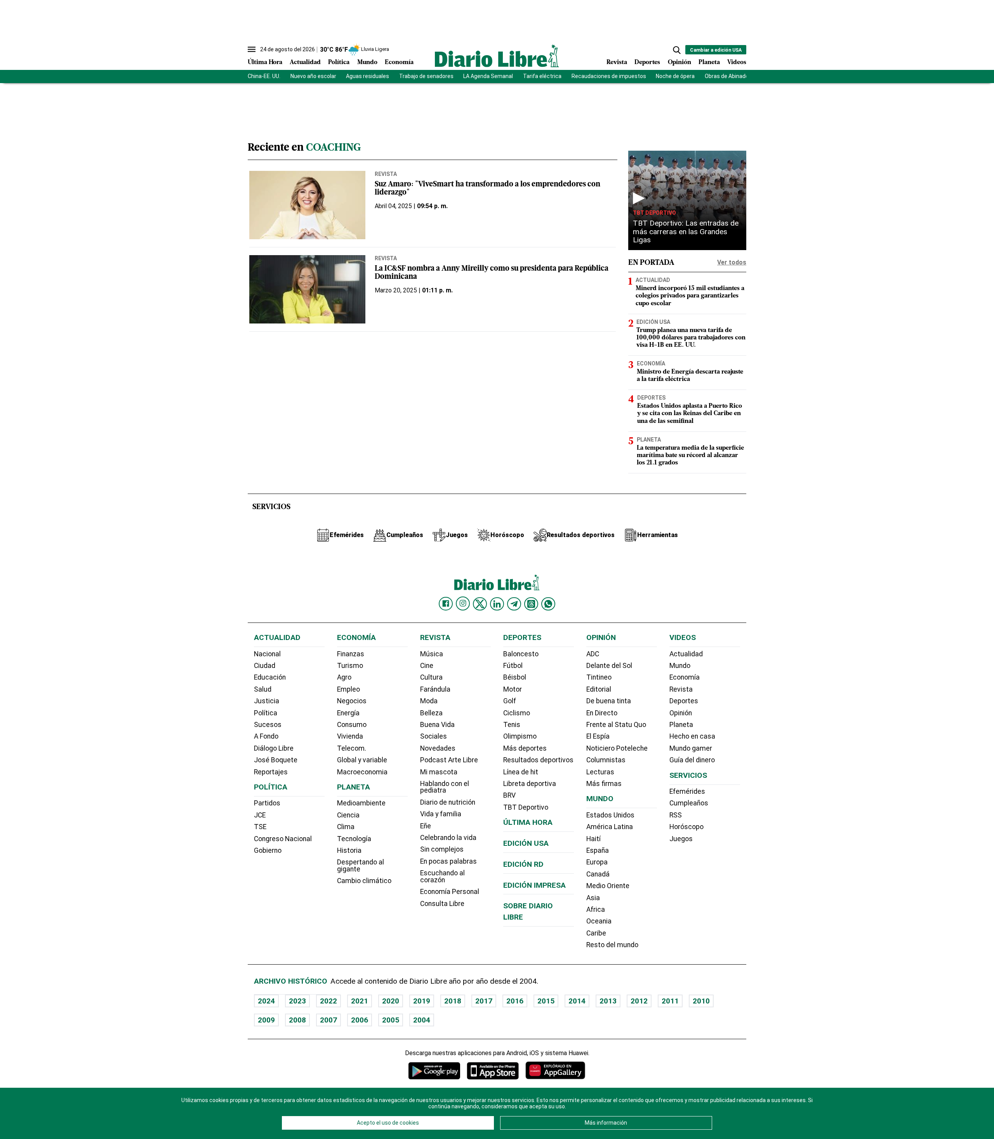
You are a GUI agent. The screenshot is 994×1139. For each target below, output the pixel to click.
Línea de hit (520, 772)
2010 (701, 1000)
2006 (359, 1020)
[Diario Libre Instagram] (463, 603)
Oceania (599, 921)
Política (338, 62)
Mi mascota (438, 772)
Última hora (528, 822)
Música (431, 654)
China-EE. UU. (264, 76)
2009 (266, 1020)
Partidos (267, 803)
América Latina (609, 827)
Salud (262, 689)
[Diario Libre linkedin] (497, 603)
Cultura (431, 677)
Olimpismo (520, 736)
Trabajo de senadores (426, 76)
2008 (297, 1020)
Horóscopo (686, 827)
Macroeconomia (362, 772)
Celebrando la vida (448, 838)
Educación (270, 677)
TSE (260, 827)
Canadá (598, 874)
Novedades (437, 748)
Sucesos (268, 725)
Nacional (267, 654)
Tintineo (599, 677)
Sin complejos (442, 849)
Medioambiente (361, 803)
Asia (593, 898)
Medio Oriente (607, 886)
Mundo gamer (690, 748)
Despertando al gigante (360, 865)
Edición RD (523, 864)
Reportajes (271, 772)
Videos (736, 62)
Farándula (435, 689)
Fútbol (513, 665)
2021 (359, 1000)
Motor (512, 689)
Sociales (433, 736)
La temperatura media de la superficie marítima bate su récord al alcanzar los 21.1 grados (690, 455)
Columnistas (606, 760)
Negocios (352, 701)
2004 (421, 1020)
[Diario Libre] (497, 55)
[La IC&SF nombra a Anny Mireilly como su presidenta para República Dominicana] (307, 289)
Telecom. (351, 748)
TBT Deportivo (654, 212)
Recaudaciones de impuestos (609, 76)
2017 (483, 1000)
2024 (266, 1000)
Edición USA (653, 322)
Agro (344, 677)
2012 (639, 1000)
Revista (616, 62)
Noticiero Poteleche (617, 748)
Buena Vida (437, 725)
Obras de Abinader (728, 76)
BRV (509, 795)
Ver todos (731, 262)
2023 (297, 1000)
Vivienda (350, 736)
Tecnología (354, 839)
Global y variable (362, 760)
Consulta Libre (442, 904)
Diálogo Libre (274, 748)
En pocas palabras (448, 861)
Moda (429, 701)
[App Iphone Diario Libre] (493, 1070)
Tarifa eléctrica (542, 76)
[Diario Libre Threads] (531, 603)
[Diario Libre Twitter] (480, 603)
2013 (608, 1000)
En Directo (601, 713)
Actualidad (305, 62)
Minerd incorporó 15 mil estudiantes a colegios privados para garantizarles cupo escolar (690, 295)
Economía (399, 62)
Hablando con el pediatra (444, 787)
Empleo (348, 689)
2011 (670, 1000)
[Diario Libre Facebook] (446, 604)
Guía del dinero (692, 760)
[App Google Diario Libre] (434, 1070)
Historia (349, 850)
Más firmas (604, 784)
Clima (346, 827)
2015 (545, 1000)
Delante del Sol (609, 665)
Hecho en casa (692, 736)
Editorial (598, 689)
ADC (592, 654)
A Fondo (266, 736)
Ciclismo (516, 713)
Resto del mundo (612, 945)
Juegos (681, 839)
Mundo (367, 62)
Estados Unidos (610, 815)
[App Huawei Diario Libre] (555, 1070)
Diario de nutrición (447, 802)
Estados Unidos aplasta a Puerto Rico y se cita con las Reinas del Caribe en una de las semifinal (689, 413)
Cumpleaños (688, 803)
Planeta (709, 62)
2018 (452, 1000)
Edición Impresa (534, 885)
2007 (328, 1020)
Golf (509, 701)
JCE (260, 815)
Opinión (679, 62)
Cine (426, 665)
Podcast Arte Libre (449, 760)
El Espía (598, 736)
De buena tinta (608, 701)
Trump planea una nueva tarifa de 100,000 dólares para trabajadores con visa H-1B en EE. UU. (691, 337)
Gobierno (268, 850)
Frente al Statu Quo (616, 725)
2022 (328, 1000)
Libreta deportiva (529, 784)
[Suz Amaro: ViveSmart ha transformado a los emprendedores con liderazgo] (307, 205)
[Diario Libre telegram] (514, 603)
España (597, 850)
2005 (390, 1020)
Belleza (431, 713)
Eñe (425, 826)
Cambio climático (364, 881)
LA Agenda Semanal (488, 76)
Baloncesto (521, 654)
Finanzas (350, 654)
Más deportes (525, 748)
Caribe (596, 933)
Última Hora (265, 62)
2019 (421, 1000)
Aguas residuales (367, 76)
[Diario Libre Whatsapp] (548, 603)
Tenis (511, 725)
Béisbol (514, 677)
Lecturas (600, 772)
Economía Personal (449, 892)
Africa (595, 909)
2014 (577, 1000)
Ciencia (348, 815)
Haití (593, 839)
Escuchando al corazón (442, 876)
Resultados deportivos (538, 760)
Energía (348, 713)
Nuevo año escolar (313, 76)
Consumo (352, 725)
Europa (597, 862)
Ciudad (264, 665)
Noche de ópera (675, 76)
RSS (675, 815)
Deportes (647, 62)
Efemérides (687, 791)
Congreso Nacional (283, 839)
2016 (514, 1000)
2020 (390, 1000)
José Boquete (275, 760)
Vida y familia (440, 814)
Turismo (350, 665)
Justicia (266, 701)
